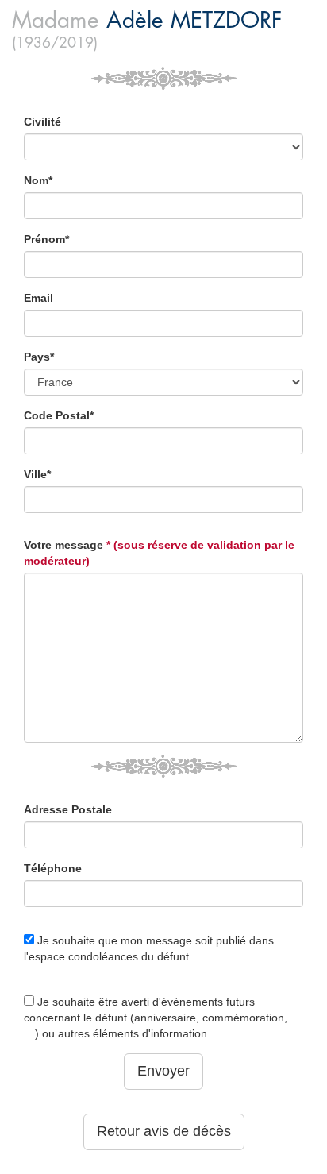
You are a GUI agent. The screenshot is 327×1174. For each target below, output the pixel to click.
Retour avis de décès (164, 1131)
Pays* (39, 356)
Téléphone (53, 868)
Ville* (37, 474)
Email (38, 298)
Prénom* (46, 239)
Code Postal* (59, 415)
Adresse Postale (68, 809)
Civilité (42, 121)
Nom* (38, 180)
